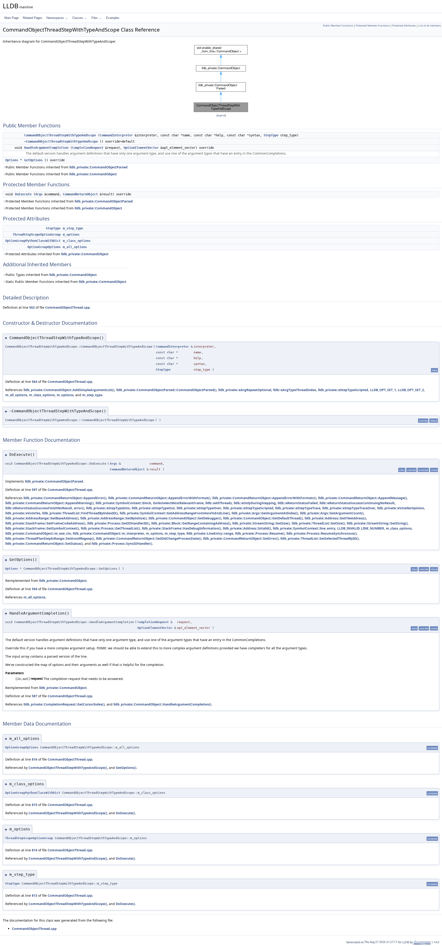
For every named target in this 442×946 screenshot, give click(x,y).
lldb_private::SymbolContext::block (123, 503)
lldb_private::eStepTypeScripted (343, 390)
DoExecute (23, 194)
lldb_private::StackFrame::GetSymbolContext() (42, 528)
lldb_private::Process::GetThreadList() (110, 528)
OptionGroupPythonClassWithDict (33, 241)
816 (34, 759)
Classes (77, 18)
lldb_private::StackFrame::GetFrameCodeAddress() (45, 523)
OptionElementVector (141, 147)
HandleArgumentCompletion (46, 147)
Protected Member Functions (373, 25)
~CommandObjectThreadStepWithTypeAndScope (61, 141)
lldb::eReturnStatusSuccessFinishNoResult (38, 508)
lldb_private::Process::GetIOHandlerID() (118, 523)
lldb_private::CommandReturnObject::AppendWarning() (49, 503)
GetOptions (33, 160)
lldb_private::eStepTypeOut (153, 508)
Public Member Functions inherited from (67, 167)
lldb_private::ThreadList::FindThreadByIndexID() (80, 513)
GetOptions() (126, 767)
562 (32, 307)
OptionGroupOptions (44, 247)
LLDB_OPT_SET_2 (411, 390)
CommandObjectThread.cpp (67, 307)
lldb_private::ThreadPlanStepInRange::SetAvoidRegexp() (49, 538)
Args (39, 194)
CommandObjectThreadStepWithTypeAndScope (60, 135)
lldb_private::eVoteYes (22, 513)
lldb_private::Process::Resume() (260, 533)
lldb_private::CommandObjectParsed (98, 167)
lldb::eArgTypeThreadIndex (294, 390)
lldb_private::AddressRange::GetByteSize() (113, 518)
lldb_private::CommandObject (93, 174)
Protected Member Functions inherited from (69, 201)
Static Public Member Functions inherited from (66, 281)
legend (221, 115)
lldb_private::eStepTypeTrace (297, 508)
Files (94, 18)
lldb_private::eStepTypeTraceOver (348, 508)
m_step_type (73, 228)
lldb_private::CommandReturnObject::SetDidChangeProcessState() (148, 538)
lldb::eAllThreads (218, 503)
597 (34, 489)
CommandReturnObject (80, 194)
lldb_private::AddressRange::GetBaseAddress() (42, 518)
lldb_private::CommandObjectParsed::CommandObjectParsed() (166, 390)
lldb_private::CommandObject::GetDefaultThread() (263, 518)
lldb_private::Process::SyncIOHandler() (122, 543)
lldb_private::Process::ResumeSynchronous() (321, 533)
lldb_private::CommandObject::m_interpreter (108, 533)
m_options (71, 234)
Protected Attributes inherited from (57, 254)
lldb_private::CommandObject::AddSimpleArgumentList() (68, 390)
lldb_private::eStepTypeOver (199, 508)
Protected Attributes (404, 25)
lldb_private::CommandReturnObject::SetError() (241, 538)
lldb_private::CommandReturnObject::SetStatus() (44, 543)
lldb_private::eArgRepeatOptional (244, 390)
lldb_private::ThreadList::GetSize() (318, 523)
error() (79, 508)
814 (34, 850)
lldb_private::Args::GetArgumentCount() (331, 513)
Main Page (11, 18)
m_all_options (75, 247)
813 (34, 895)
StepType (271, 135)
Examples (112, 18)
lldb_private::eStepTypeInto (108, 508)
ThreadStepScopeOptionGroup (37, 234)
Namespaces (55, 18)
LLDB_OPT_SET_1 (383, 390)
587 (34, 696)
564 (34, 381)
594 (34, 589)
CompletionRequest (87, 147)
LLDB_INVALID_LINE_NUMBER (360, 528)
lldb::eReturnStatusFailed (298, 503)
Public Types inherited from (51, 274)
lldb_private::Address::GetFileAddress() (335, 518)
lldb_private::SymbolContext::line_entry (304, 528)
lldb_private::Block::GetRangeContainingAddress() (190, 523)
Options (11, 160)
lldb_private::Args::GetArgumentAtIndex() (265, 513)
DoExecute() (125, 813)
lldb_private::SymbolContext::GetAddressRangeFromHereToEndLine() (175, 513)
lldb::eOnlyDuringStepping (255, 503)
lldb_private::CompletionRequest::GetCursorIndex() (64, 704)
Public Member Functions (338, 25)
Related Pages (32, 18)
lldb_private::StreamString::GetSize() (261, 523)
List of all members (430, 25)
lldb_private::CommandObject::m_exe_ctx (38, 533)
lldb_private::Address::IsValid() (247, 528)
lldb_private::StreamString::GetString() (377, 523)
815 (34, 804)
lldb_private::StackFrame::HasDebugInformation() (181, 528)
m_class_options (76, 241)
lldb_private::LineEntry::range (209, 533)
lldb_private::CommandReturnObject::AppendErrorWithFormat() (159, 498)
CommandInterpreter (116, 135)
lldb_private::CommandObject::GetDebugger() (184, 518)
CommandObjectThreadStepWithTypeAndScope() (68, 767)
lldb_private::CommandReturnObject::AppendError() (64, 498)
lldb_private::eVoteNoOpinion (400, 508)
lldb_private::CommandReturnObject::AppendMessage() (362, 498)
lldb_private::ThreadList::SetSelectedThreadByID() (319, 538)
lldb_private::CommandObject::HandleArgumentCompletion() (162, 704)
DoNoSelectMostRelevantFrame (178, 503)
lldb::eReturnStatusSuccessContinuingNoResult (357, 503)
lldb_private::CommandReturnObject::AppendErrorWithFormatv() (264, 498)
